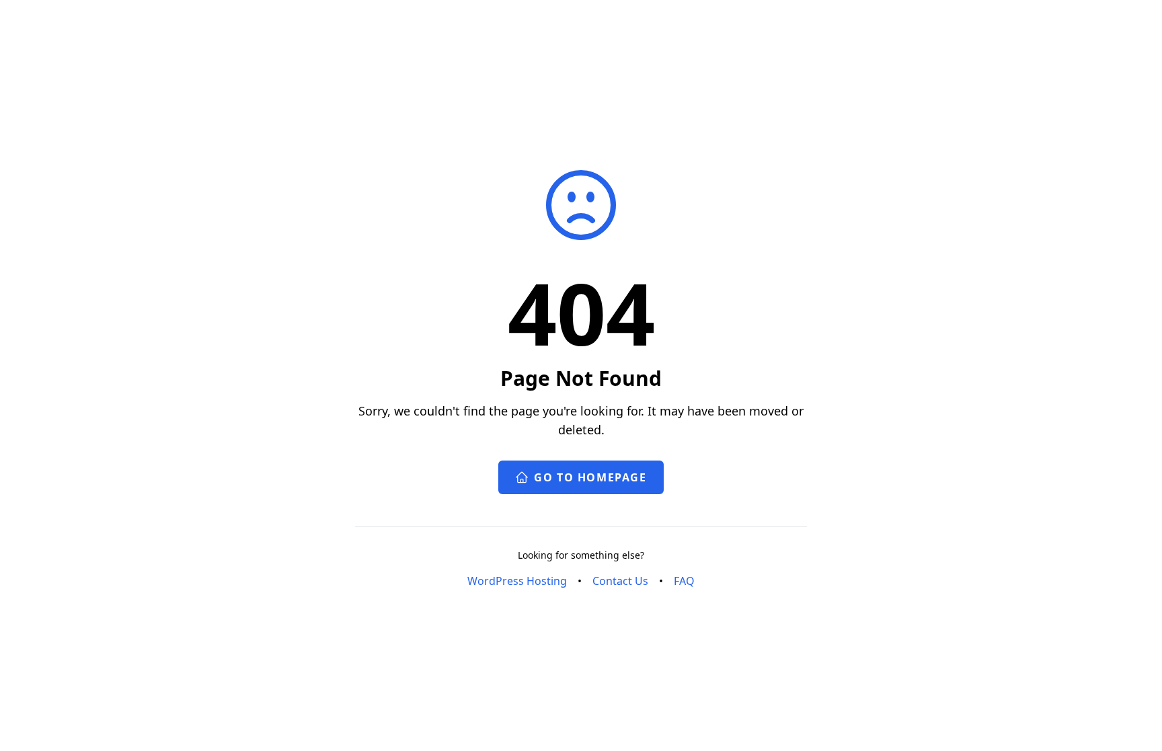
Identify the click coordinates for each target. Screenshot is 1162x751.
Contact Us (620, 581)
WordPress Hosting (517, 581)
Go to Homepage (590, 477)
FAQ (684, 581)
